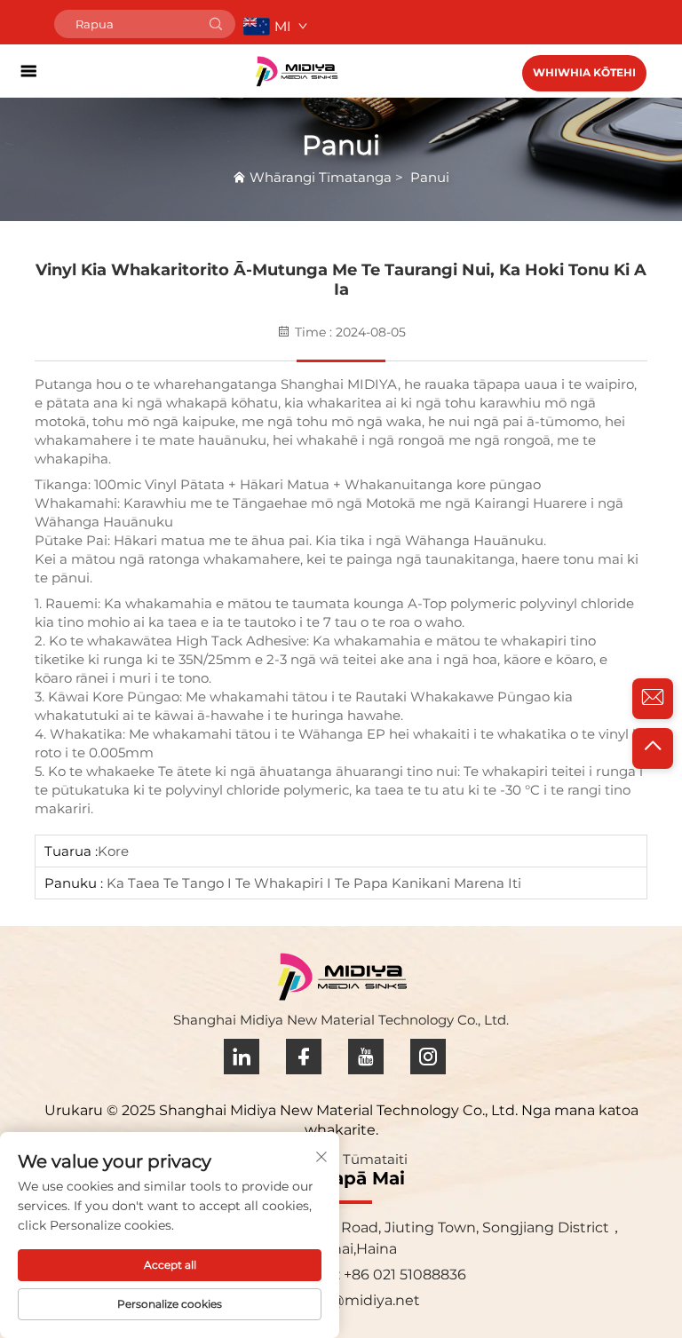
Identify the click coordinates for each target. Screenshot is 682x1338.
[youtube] (366, 1056)
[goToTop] (652, 748)
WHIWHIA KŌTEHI (584, 72)
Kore (113, 851)
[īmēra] (652, 698)
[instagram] (428, 1056)
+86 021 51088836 (403, 1274)
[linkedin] (241, 1056)
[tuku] (215, 24)
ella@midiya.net (362, 1300)
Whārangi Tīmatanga (321, 177)
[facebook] (303, 1056)
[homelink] (296, 70)
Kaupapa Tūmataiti (343, 1159)
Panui (429, 177)
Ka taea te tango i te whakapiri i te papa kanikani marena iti (312, 883)
